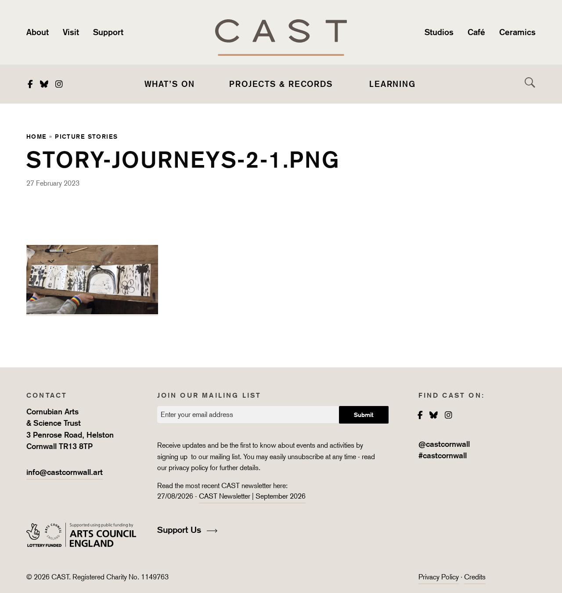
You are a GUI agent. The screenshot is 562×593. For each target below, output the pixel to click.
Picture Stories (86, 136)
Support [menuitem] (108, 32)
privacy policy (188, 468)
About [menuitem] (37, 32)
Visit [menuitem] (71, 32)
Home (36, 136)
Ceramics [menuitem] (517, 32)
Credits (475, 577)
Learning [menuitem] (392, 84)
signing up (173, 457)
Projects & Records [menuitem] (281, 84)
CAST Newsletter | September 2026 (252, 496)
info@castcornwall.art (64, 472)
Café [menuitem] (476, 32)
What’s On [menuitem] (169, 84)
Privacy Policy (438, 577)
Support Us (180, 530)
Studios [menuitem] (439, 32)
